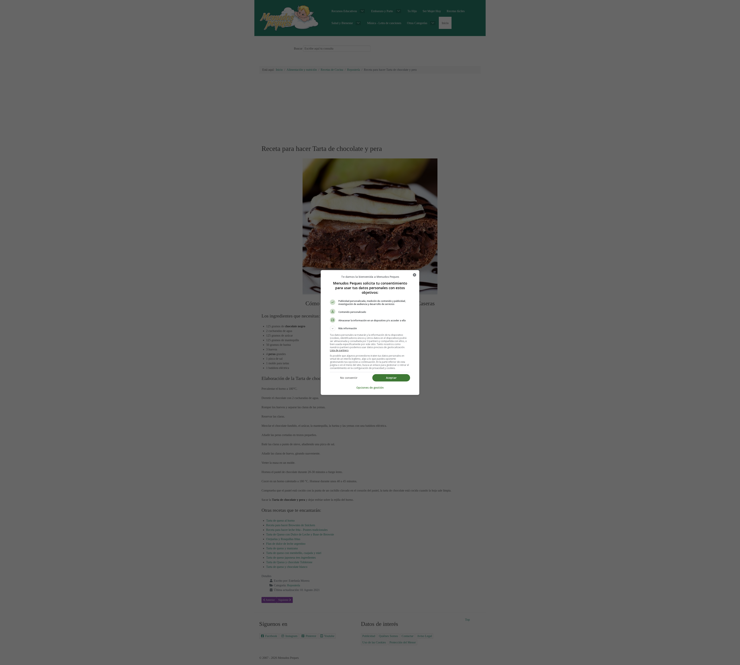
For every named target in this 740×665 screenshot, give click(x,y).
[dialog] (370, 332)
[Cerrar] (414, 275)
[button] (370, 328)
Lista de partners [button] (339, 350)
